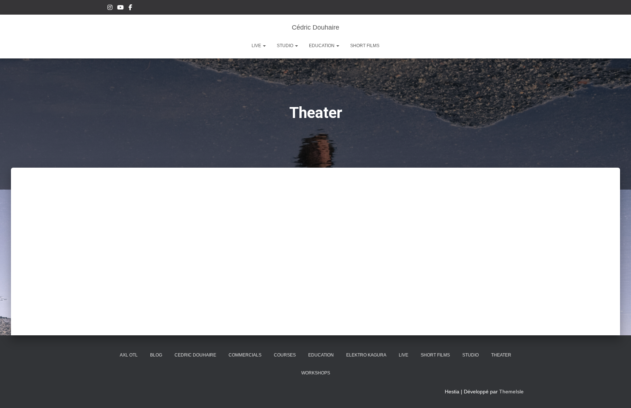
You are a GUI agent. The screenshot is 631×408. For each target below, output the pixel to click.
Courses (285, 355)
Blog (156, 355)
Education (322, 45)
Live (257, 45)
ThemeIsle (511, 391)
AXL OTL (129, 355)
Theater (501, 355)
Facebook (130, 8)
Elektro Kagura (366, 355)
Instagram (109, 8)
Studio (285, 45)
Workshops (315, 372)
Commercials (245, 355)
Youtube (120, 8)
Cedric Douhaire (195, 355)
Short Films (364, 45)
